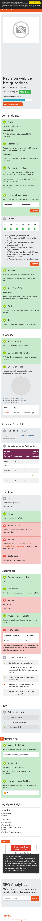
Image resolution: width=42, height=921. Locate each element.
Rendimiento (7, 823)
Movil (5, 816)
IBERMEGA (8, 916)
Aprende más (36, 6)
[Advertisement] (21, 59)
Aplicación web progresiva (12, 832)
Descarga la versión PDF (12, 104)
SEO (4, 830)
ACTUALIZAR (24, 92)
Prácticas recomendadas (12, 827)
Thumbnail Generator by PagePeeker (14, 920)
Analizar (6, 841)
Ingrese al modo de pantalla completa (21, 848)
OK (34, 2)
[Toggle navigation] (37, 9)
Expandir (35, 210)
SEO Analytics (7, 9)
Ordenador (7, 813)
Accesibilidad (8, 825)
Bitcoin (6, 412)
